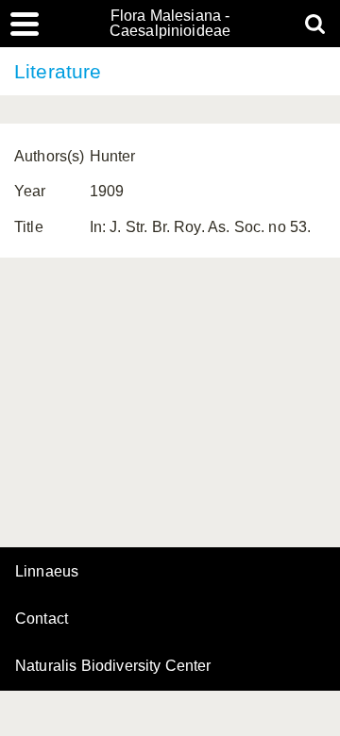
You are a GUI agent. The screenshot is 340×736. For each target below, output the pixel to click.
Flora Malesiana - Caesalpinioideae (170, 23)
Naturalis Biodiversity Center (113, 666)
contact (41, 619)
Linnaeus (46, 571)
